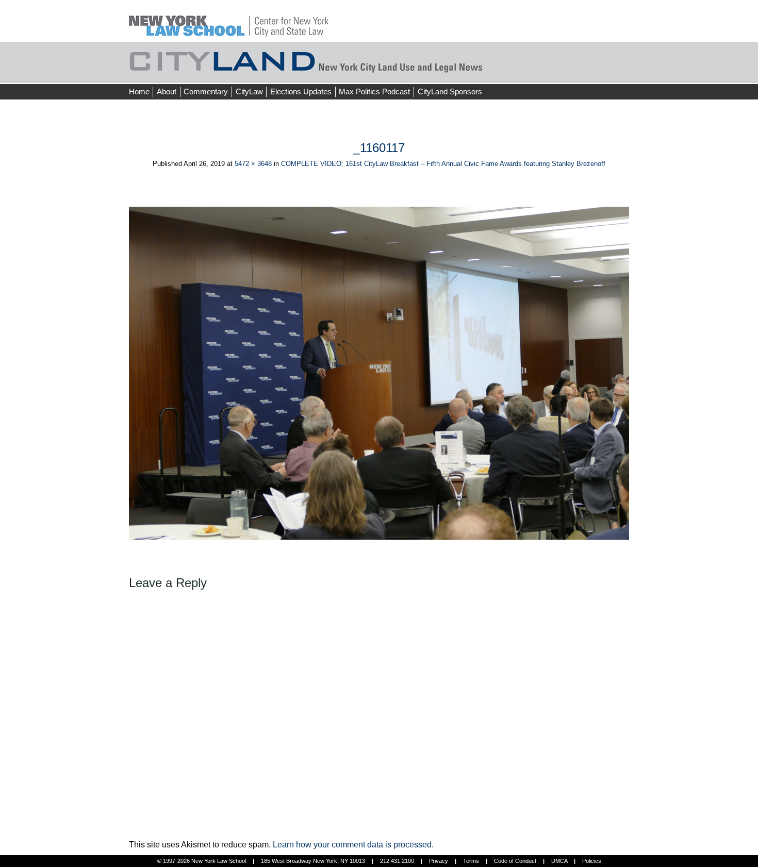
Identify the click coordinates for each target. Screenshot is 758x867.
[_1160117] (379, 372)
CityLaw (249, 91)
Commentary (206, 91)
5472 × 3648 (253, 164)
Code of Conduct (515, 861)
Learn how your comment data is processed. (353, 844)
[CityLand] (228, 20)
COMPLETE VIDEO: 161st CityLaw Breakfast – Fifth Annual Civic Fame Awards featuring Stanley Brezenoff (443, 164)
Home (139, 91)
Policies (591, 861)
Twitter (609, 72)
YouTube (628, 72)
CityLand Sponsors (450, 91)
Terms (471, 861)
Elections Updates (301, 91)
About (166, 91)
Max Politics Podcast (374, 91)
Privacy (438, 861)
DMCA (559, 861)
